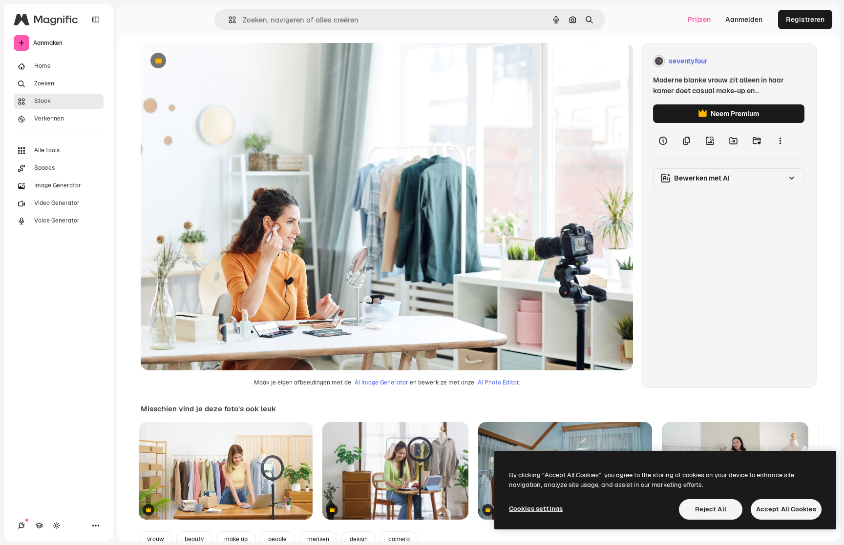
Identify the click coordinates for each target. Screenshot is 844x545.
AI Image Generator (381, 382)
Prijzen (699, 19)
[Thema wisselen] (56, 525)
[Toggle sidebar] (96, 19)
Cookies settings (536, 509)
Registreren (805, 19)
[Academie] (39, 525)
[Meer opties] (780, 140)
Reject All (710, 509)
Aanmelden (743, 19)
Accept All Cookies (786, 509)
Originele (205, 61)
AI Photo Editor (498, 382)
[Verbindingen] (21, 525)
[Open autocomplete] (228, 19)
